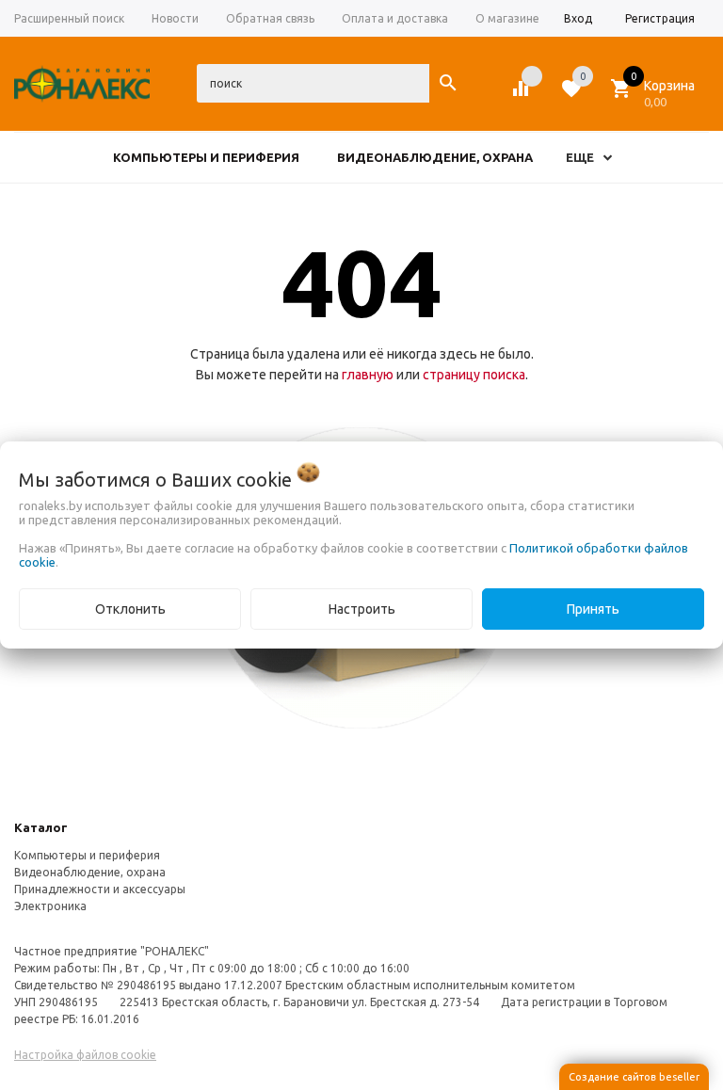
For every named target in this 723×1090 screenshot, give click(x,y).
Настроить (362, 609)
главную (368, 374)
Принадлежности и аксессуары (99, 889)
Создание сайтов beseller (634, 1076)
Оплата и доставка (395, 18)
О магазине (507, 18)
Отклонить (130, 609)
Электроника (50, 906)
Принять (593, 609)
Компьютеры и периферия (87, 855)
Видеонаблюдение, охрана (90, 872)
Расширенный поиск (69, 18)
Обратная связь (270, 18)
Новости (175, 18)
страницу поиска (474, 374)
